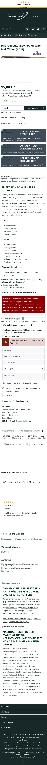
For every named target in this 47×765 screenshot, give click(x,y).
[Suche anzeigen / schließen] (27, 29)
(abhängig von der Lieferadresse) (19, 93)
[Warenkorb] (43, 29)
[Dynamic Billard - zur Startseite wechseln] (23, 17)
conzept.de (33, 757)
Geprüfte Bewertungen (10, 319)
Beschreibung (7, 176)
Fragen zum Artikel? (11, 285)
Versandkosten (39, 734)
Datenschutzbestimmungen (26, 388)
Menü (8, 29)
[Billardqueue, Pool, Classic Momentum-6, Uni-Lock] (21, 490)
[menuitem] (6, 29)
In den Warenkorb (33, 108)
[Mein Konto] (38, 29)
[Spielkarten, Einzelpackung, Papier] (34, 452)
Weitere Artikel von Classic (14, 287)
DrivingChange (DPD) (29, 607)
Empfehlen (26, 117)
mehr (33, 181)
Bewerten (14, 117)
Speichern (7, 395)
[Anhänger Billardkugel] (12, 452)
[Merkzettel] (33, 29)
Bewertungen (23, 7)
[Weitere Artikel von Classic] (37, 53)
